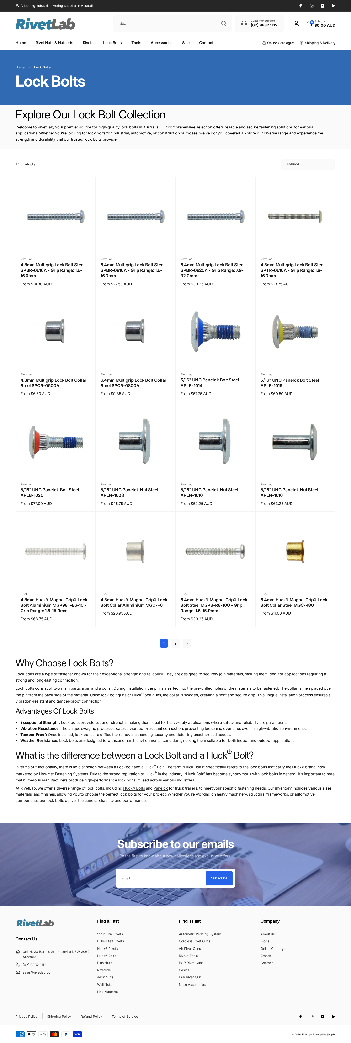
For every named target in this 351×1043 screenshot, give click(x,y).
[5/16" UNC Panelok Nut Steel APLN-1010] (216, 468)
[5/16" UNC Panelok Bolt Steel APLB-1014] (216, 358)
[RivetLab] (35, 926)
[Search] (224, 23)
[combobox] (172, 23)
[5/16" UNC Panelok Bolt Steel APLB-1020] (56, 468)
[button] (320, 23)
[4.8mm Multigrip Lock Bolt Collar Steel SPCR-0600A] (56, 358)
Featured (292, 164)
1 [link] (164, 643)
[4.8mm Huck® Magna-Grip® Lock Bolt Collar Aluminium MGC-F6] (136, 577)
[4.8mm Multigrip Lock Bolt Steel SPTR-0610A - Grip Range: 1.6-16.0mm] (296, 242)
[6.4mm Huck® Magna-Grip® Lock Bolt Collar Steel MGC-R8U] (296, 577)
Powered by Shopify (324, 1034)
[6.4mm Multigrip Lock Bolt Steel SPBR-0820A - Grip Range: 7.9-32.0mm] (216, 242)
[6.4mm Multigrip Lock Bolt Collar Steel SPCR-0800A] (136, 358)
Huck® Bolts (134, 788)
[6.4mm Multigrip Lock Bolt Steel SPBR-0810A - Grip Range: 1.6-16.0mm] (136, 242)
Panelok (161, 788)
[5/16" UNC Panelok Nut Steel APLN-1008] (136, 468)
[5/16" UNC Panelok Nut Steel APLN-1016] (296, 468)
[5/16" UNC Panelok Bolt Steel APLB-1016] (296, 358)
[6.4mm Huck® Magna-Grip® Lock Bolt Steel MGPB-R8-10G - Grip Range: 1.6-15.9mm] (216, 577)
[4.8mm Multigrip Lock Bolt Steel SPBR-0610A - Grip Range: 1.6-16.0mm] (56, 242)
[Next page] (187, 643)
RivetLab (307, 1034)
